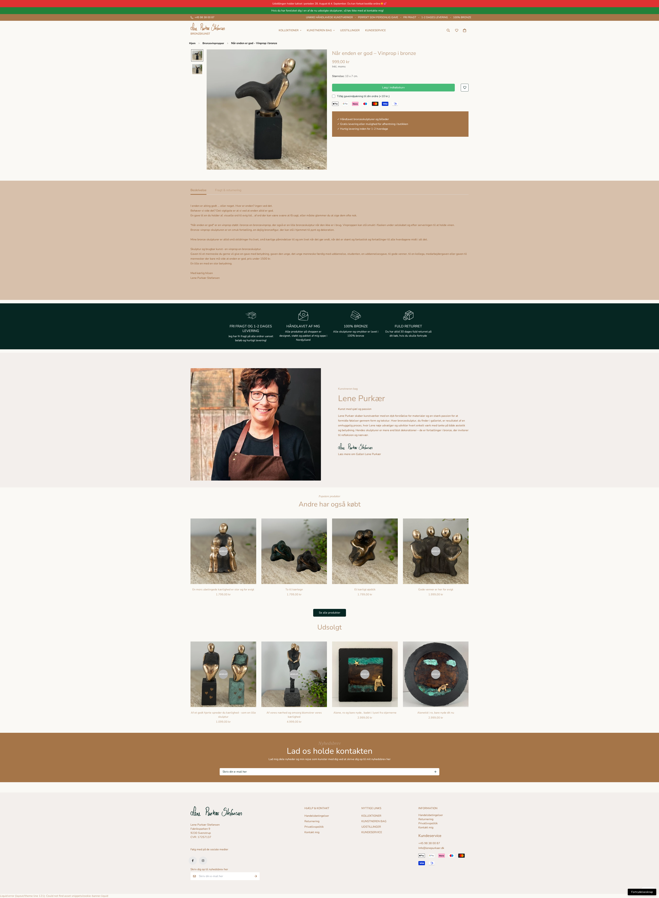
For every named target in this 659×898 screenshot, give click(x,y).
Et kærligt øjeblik (364, 589)
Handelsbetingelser (316, 816)
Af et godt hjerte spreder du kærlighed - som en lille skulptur (223, 715)
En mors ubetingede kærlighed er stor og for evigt (223, 589)
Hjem (192, 43)
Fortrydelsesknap (642, 892)
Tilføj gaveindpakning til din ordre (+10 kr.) (363, 96)
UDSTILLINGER (350, 30)
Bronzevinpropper (213, 43)
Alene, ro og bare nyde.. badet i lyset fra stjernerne (364, 713)
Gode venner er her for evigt (435, 589)
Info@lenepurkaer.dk (431, 848)
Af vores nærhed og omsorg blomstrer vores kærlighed (294, 715)
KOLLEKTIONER (371, 816)
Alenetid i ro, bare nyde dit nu (435, 713)
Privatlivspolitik (314, 827)
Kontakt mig (311, 832)
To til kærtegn (294, 589)
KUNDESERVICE (375, 30)
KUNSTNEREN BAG (373, 821)
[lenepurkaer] (207, 30)
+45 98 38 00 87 (429, 843)
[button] (464, 30)
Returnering (311, 821)
